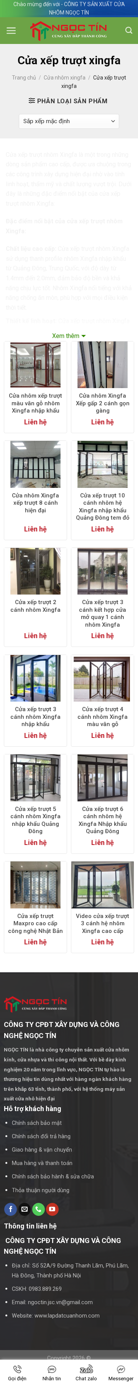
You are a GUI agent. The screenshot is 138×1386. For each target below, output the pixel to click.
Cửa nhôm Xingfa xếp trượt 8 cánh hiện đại (35, 503)
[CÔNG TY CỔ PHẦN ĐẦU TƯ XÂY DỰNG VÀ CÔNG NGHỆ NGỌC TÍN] (69, 30)
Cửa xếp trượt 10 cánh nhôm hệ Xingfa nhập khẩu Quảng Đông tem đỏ (103, 507)
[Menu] (11, 30)
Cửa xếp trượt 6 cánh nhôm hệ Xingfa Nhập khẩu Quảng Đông (103, 820)
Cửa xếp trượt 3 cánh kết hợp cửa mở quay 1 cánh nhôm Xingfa (102, 613)
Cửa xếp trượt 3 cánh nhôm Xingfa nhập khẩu (35, 717)
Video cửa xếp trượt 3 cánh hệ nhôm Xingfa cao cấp (102, 923)
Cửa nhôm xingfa (64, 78)
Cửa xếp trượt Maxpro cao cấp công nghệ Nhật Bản (35, 923)
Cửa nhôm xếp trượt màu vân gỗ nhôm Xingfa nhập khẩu (35, 403)
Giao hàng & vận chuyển (42, 1150)
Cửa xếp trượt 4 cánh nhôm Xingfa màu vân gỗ (102, 717)
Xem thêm (65, 336)
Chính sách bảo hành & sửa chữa (53, 1176)
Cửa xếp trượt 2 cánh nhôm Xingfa (35, 606)
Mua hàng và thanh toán (42, 1163)
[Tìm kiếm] (128, 31)
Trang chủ (24, 78)
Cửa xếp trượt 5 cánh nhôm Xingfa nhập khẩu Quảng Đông (35, 820)
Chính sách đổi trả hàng (41, 1136)
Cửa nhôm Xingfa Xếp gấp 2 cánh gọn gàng (103, 403)
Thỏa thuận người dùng (40, 1190)
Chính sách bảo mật (37, 1123)
